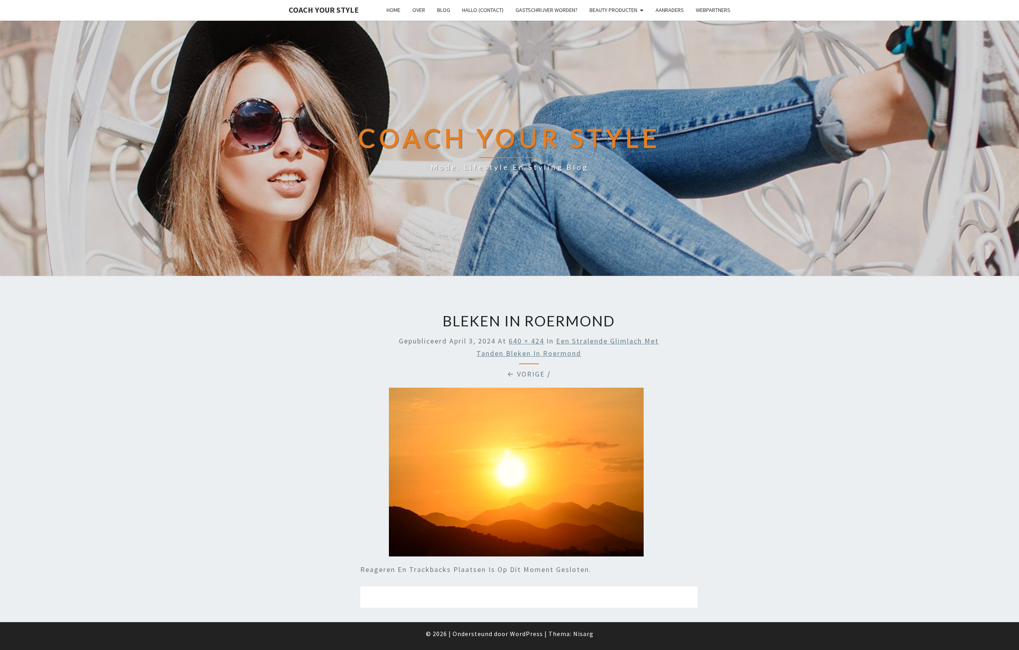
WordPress (526, 634)
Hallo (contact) (483, 10)
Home (393, 10)
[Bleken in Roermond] (516, 474)
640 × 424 (526, 340)
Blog (443, 10)
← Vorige (526, 374)
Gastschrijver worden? (546, 10)
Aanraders (670, 10)
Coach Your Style (324, 10)
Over (418, 10)
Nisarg (583, 634)
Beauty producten (613, 10)
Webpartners (713, 10)
